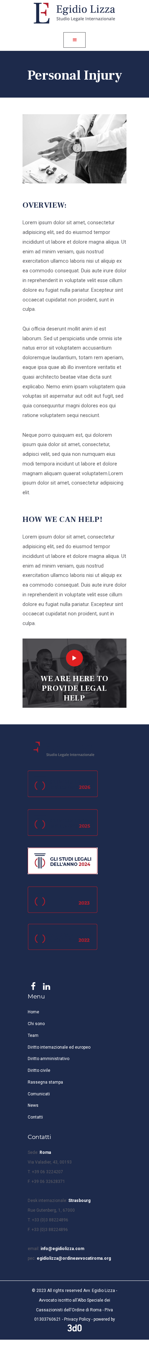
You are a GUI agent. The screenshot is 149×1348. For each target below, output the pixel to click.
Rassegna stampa (45, 1082)
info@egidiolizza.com (62, 1248)
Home (33, 1012)
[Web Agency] (74, 1327)
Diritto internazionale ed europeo (59, 1047)
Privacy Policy (77, 1319)
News (33, 1105)
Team (33, 1035)
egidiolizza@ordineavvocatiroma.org (74, 1258)
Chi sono (36, 1023)
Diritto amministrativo (48, 1058)
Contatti (35, 1117)
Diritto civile (39, 1070)
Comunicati (39, 1094)
